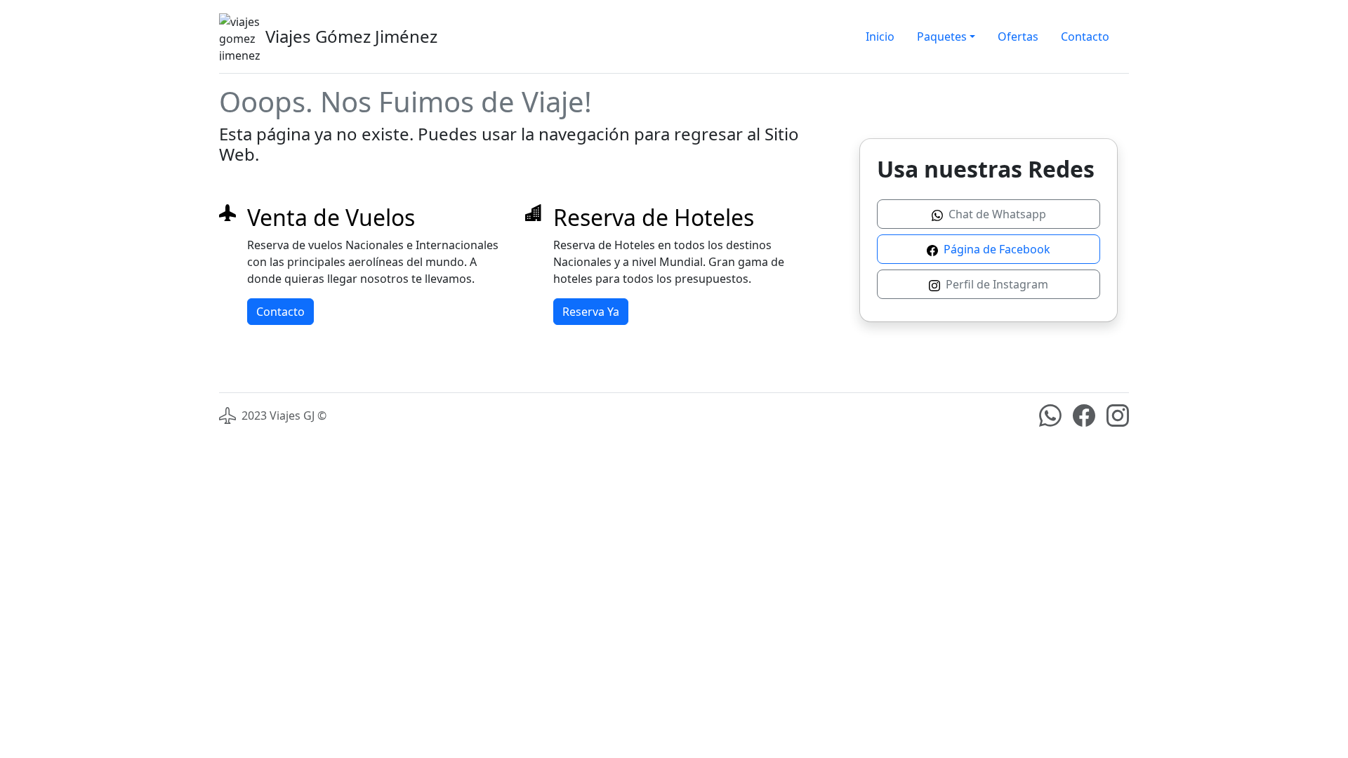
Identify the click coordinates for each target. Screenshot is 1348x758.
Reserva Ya (590, 311)
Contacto (1085, 36)
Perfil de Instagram (995, 284)
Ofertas (1018, 36)
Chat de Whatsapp (996, 214)
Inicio (880, 36)
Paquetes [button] (942, 36)
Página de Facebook (995, 249)
